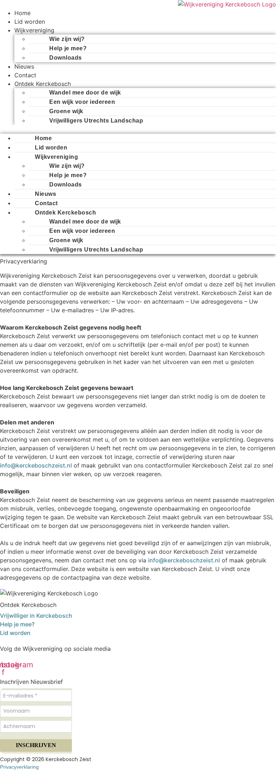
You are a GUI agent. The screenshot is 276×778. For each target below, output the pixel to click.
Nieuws (24, 66)
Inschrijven (36, 745)
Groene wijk (66, 111)
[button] (138, 129)
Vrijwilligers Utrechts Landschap (96, 121)
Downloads (65, 58)
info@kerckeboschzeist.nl (36, 465)
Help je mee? (68, 48)
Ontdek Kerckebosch (42, 83)
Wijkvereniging (34, 30)
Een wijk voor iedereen (82, 102)
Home (22, 13)
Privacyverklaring (19, 767)
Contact (25, 75)
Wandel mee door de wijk (85, 92)
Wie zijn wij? (67, 39)
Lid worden (29, 21)
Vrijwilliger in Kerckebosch (36, 615)
